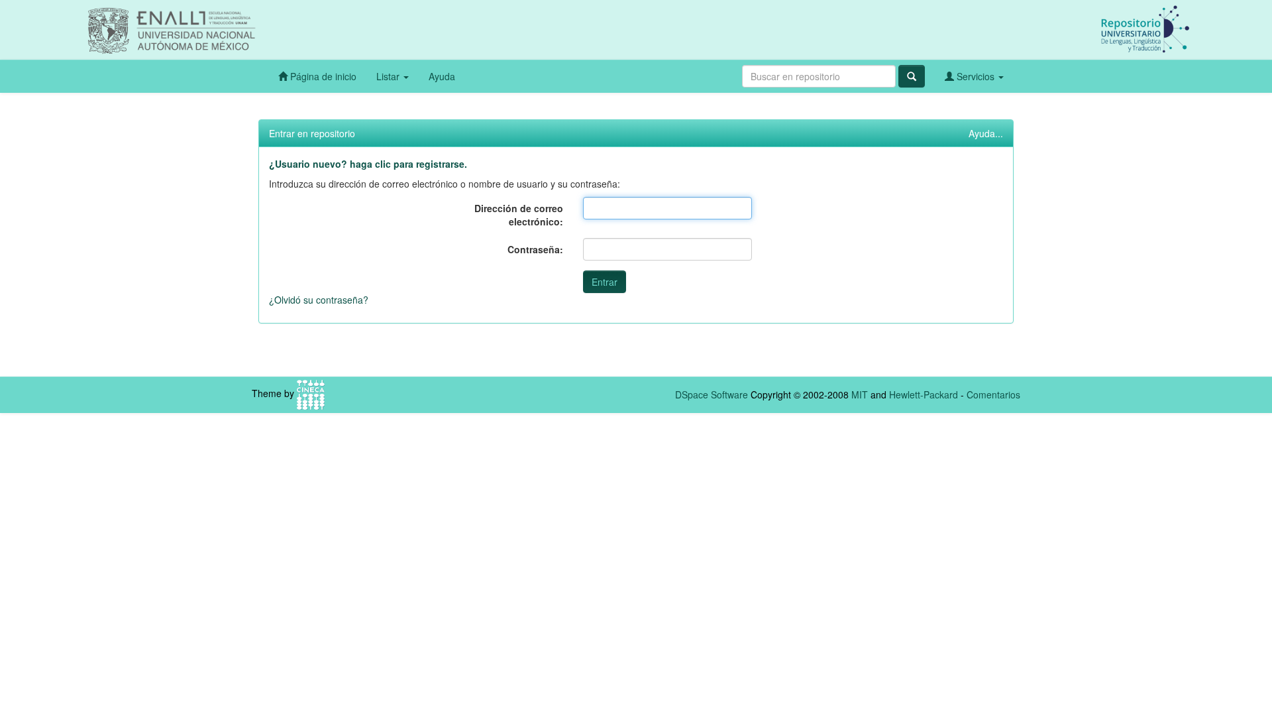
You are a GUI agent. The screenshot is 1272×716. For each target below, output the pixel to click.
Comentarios (993, 394)
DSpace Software (711, 394)
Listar (389, 76)
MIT (859, 394)
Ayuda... (986, 133)
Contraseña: (535, 249)
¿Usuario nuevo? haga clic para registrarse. (368, 163)
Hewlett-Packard (923, 394)
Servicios (975, 76)
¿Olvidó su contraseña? (318, 299)
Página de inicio (322, 76)
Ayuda (442, 76)
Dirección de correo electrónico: (518, 215)
